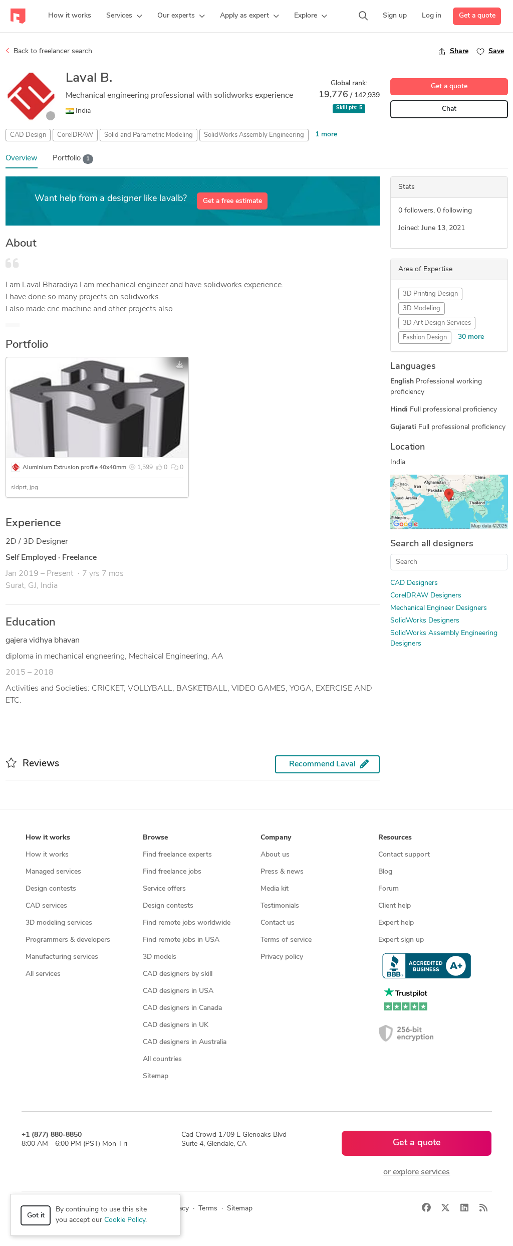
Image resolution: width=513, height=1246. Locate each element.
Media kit (275, 889)
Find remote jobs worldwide (186, 923)
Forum (388, 889)
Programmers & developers (68, 940)
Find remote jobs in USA (181, 940)
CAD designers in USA (178, 991)
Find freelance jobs (172, 872)
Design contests (51, 889)
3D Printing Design (430, 294)
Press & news (282, 872)
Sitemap (155, 1076)
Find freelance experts (177, 855)
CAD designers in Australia (184, 1042)
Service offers (164, 889)
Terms (207, 1208)
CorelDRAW (75, 135)
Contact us (278, 923)
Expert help (396, 923)
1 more (326, 134)
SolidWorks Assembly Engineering (254, 135)
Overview (22, 158)
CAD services (46, 906)
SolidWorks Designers (424, 621)
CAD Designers (414, 583)
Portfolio (71, 158)
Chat (449, 109)
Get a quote (477, 16)
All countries (162, 1059)
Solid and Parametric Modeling (148, 135)
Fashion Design (425, 337)
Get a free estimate (232, 201)
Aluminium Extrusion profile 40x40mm (74, 468)
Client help (394, 906)
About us (275, 855)
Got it (36, 1215)
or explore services (416, 1172)
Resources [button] (395, 838)
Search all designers (431, 544)
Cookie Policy (124, 1220)
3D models (159, 957)
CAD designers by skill (177, 974)
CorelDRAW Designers (425, 595)
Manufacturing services (62, 957)
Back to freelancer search (52, 51)
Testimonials (280, 906)
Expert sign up (401, 940)
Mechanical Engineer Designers (438, 608)
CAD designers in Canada (182, 1008)
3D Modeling (421, 308)
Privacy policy (282, 957)
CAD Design (28, 135)
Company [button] (276, 838)
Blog (385, 872)
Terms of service (286, 940)
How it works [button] (48, 838)
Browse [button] (155, 838)
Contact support (404, 855)
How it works (47, 855)
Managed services (53, 872)
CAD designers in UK (175, 1025)
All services (43, 974)
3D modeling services (59, 923)
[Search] (363, 16)
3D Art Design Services (437, 323)
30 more (471, 337)
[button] (124, 16)
